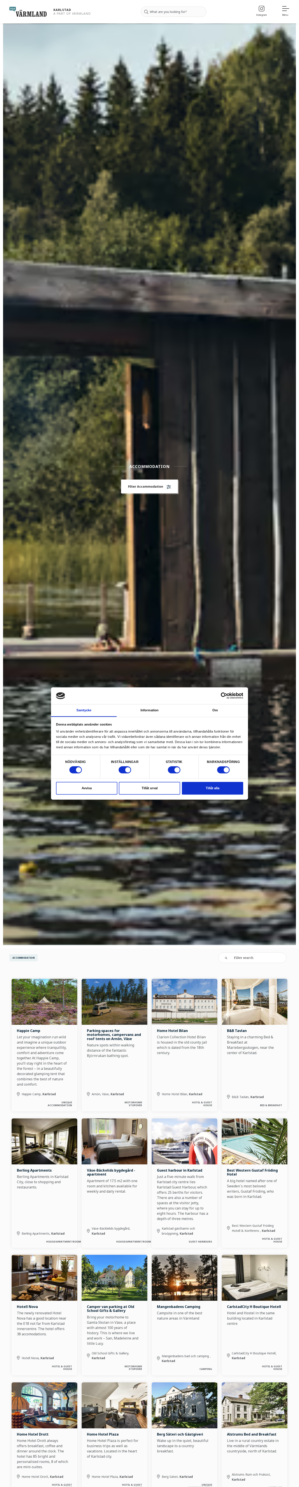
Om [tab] (215, 710)
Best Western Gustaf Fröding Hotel (252, 1172)
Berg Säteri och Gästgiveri (180, 1434)
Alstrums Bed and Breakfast (251, 1434)
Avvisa (87, 788)
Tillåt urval (150, 788)
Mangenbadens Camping (178, 1306)
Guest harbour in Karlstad (179, 1170)
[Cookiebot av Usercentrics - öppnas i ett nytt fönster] (224, 696)
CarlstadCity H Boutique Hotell (254, 1306)
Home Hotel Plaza (103, 1434)
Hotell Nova (27, 1306)
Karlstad (62, 10)
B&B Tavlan (237, 1030)
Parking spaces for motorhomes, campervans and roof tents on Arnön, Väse (114, 1034)
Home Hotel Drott (33, 1434)
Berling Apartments (34, 1170)
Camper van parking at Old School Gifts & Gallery (110, 1308)
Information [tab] (149, 710)
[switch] (125, 769)
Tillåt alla (212, 788)
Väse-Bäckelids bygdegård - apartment (111, 1172)
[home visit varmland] (28, 12)
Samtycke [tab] (83, 710)
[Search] (146, 11)
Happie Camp (28, 1030)
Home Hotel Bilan (172, 1030)
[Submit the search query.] (226, 957)
